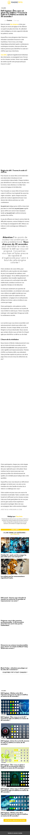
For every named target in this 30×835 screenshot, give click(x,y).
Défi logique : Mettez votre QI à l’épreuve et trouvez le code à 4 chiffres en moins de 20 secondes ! (14, 814)
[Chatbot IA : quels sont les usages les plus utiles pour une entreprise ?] (15, 545)
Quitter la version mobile (15, 833)
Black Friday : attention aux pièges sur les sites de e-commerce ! (14, 668)
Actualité (15, 534)
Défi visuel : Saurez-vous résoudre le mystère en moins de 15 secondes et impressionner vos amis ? (13, 599)
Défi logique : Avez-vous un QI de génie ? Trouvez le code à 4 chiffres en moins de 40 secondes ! (15, 790)
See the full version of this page (15, 820)
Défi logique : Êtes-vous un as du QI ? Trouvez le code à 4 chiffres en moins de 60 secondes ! (14, 718)
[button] (2, 2)
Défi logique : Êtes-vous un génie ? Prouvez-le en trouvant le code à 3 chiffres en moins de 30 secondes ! (13, 766)
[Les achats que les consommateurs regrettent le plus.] (15, 567)
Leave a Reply (15, 529)
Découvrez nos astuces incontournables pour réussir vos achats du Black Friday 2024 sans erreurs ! (14, 646)
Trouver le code (16, 509)
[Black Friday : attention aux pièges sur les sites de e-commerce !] (15, 658)
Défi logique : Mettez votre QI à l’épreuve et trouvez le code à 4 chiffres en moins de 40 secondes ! (14, 694)
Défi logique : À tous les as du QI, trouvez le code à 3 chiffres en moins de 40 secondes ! (15, 742)
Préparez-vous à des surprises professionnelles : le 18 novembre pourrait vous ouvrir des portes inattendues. (12, 623)
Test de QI (5, 509)
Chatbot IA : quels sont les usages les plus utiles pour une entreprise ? (13, 555)
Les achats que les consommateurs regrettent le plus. (13, 577)
